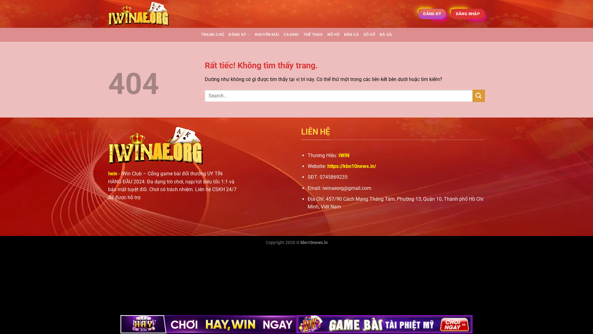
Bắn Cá (351, 34)
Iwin (112, 174)
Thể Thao (313, 34)
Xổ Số (369, 34)
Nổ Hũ (333, 34)
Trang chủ (212, 34)
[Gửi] (479, 96)
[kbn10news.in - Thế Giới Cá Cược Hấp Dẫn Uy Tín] (139, 14)
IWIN (344, 155)
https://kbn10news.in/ (351, 166)
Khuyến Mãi (267, 34)
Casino (291, 34)
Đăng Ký (237, 34)
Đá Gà (386, 34)
